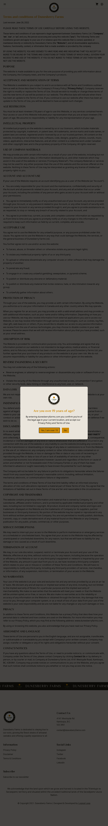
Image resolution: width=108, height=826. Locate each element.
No (65, 430)
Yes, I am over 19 (49, 430)
